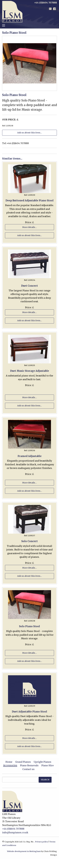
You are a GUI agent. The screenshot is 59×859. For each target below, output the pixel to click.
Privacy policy (41, 841)
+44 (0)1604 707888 (13, 828)
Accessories (10, 765)
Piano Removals (29, 765)
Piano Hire (47, 765)
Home (8, 762)
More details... (29, 227)
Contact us (28, 769)
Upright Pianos (42, 762)
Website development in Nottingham (24, 851)
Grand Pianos (23, 762)
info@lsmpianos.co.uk (15, 832)
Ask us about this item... (29, 132)
